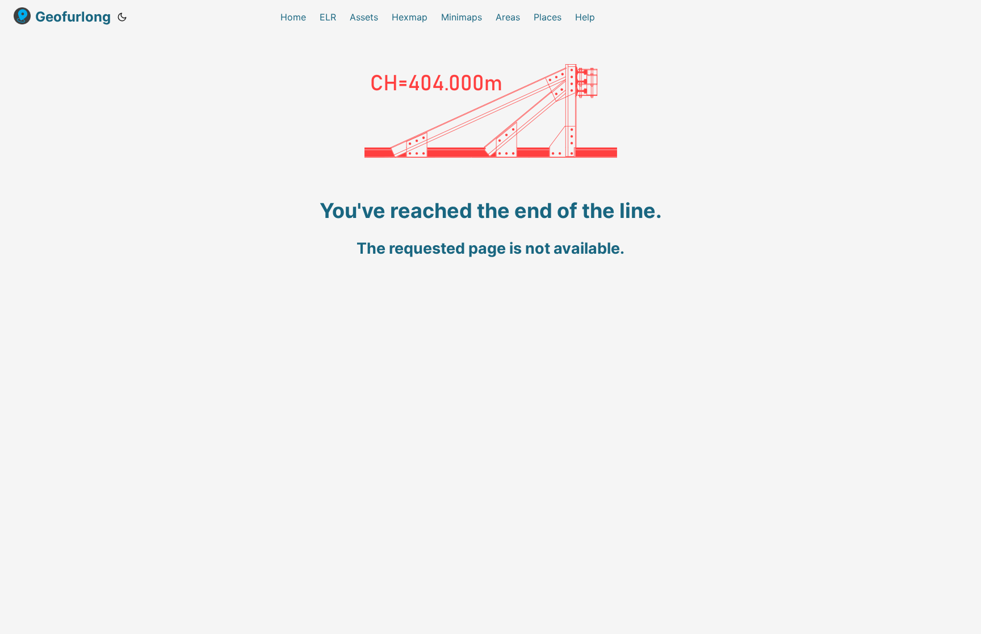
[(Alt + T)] (122, 17)
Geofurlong (73, 17)
